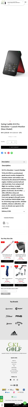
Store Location (14, 362)
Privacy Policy (14, 369)
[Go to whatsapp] (25, 403)
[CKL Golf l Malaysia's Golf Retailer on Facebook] (11, 380)
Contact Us (14, 364)
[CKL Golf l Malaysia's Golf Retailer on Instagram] (14, 380)
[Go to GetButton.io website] (25, 405)
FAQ (14, 365)
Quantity (3, 141)
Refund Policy (14, 367)
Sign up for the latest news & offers (9, 288)
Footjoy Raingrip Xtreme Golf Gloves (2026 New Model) (14, 2)
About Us (14, 360)
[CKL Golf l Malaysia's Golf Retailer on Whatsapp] (17, 380)
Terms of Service (14, 372)
